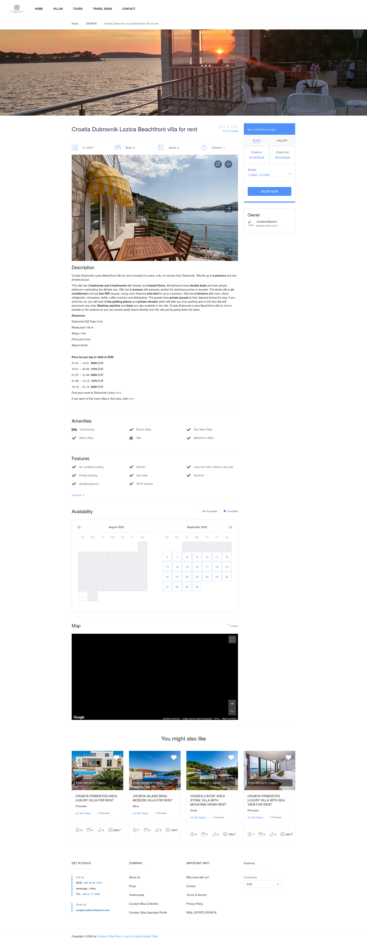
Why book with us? (197, 877)
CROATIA (91, 23)
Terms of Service (196, 895)
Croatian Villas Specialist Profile (148, 912)
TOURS (77, 9)
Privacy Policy (194, 904)
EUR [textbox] (249, 884)
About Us (134, 877)
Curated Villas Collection (143, 904)
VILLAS (58, 9)
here (118, 392)
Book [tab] (256, 140)
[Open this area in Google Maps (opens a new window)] (79, 717)
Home (39, 9)
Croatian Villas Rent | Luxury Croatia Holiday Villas (127, 936)
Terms (217, 719)
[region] (155, 677)
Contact (128, 9)
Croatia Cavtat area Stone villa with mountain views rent (208, 800)
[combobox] (263, 884)
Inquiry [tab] (282, 140)
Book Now (269, 191)
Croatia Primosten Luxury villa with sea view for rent (266, 800)
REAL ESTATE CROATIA (201, 912)
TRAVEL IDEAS (102, 9)
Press (132, 886)
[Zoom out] (232, 711)
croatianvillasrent (267, 221)
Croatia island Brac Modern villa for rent (152, 798)
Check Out (282, 152)
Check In (256, 152)
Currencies (250, 877)
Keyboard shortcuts (171, 719)
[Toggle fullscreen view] (232, 639)
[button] (228, 251)
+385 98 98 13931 (92, 882)
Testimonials (136, 895)
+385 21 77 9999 (90, 894)
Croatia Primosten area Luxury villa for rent (96, 798)
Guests (252, 169)
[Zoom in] (232, 703)
